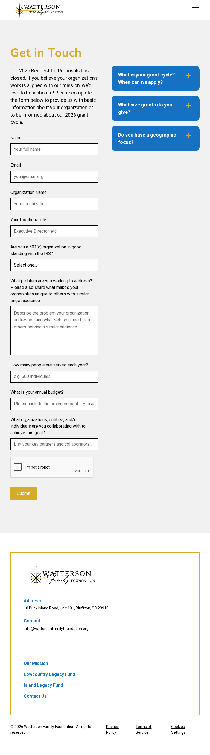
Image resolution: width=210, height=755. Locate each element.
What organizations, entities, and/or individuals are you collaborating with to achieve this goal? (48, 426)
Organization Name (28, 192)
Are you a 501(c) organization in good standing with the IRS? (45, 250)
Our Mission (36, 663)
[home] (37, 9)
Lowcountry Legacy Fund (49, 674)
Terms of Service (143, 729)
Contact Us (35, 696)
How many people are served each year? (49, 365)
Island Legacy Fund (43, 685)
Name (16, 137)
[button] (194, 9)
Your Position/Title (28, 219)
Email (15, 165)
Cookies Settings (178, 729)
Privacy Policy (112, 729)
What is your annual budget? (37, 392)
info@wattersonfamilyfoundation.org (56, 628)
